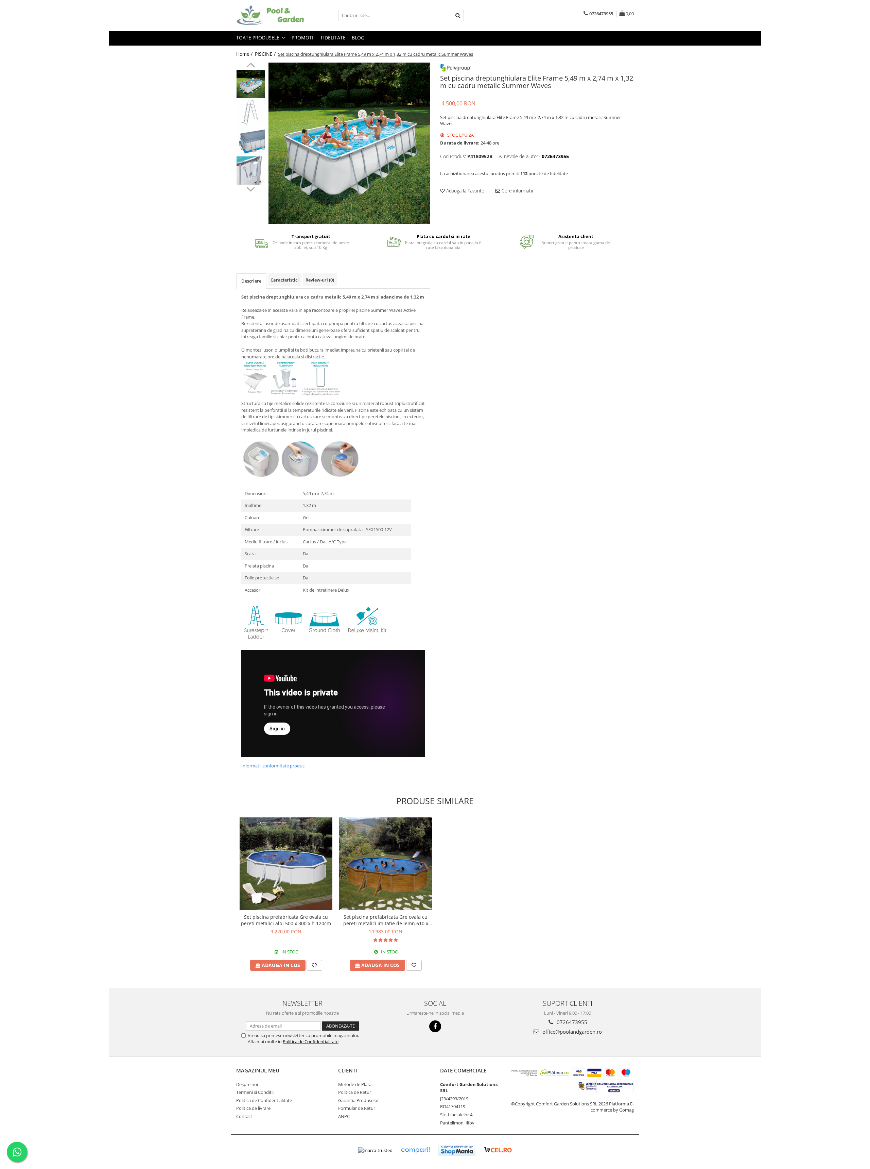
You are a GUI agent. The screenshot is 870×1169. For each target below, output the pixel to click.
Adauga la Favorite (464, 190)
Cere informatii (516, 190)
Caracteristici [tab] (285, 280)
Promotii (303, 37)
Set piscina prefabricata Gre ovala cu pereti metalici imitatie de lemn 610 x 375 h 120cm (385, 920)
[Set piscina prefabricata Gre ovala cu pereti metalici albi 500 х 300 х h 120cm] (286, 863)
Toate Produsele (258, 37)
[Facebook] (435, 1026)
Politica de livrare (253, 1108)
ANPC (344, 1116)
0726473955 (571, 1022)
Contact (244, 1116)
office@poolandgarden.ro (571, 1031)
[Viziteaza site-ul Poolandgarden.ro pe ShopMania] (457, 1150)
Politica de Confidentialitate (310, 1041)
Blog (358, 37)
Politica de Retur (354, 1092)
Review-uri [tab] (320, 280)
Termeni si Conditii (255, 1092)
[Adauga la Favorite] (314, 965)
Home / (245, 54)
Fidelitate (333, 37)
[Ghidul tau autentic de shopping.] (415, 1150)
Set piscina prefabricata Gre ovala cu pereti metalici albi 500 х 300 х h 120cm (286, 920)
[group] (349, 143)
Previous (251, 66)
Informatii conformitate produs (272, 766)
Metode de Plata (354, 1084)
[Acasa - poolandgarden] (270, 15)
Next (251, 188)
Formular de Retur (356, 1108)
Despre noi (247, 1084)
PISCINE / (266, 54)
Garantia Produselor (358, 1100)
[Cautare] (458, 15)
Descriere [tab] (251, 281)
